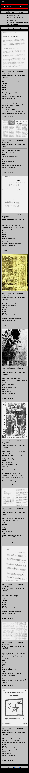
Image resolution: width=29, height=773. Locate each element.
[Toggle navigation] (3, 2)
